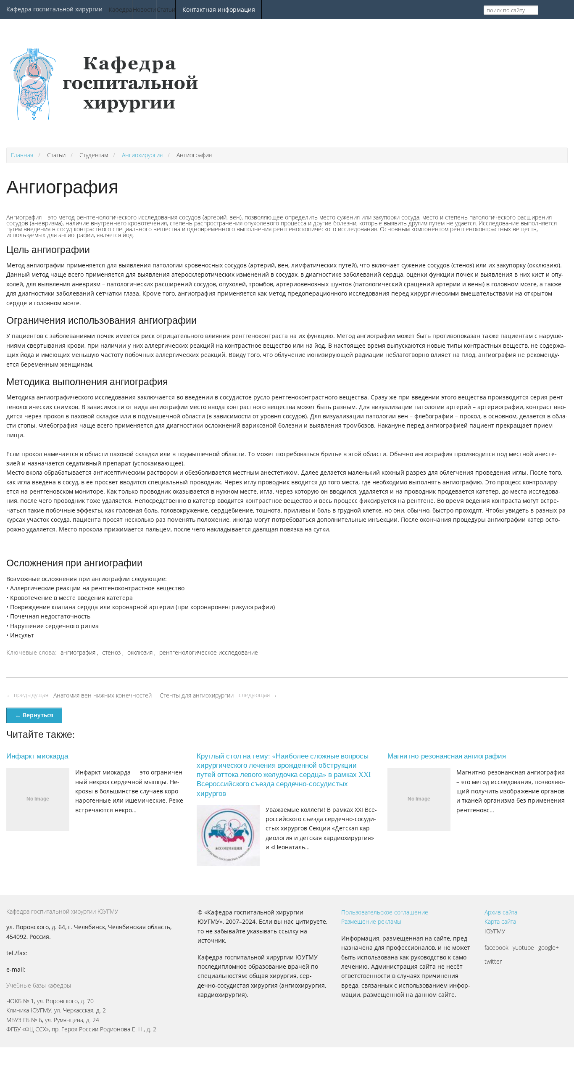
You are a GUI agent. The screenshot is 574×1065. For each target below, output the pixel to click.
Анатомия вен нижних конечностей (102, 695)
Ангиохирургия (142, 155)
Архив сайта (500, 912)
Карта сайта (500, 921)
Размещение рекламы (371, 921)
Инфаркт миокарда (37, 756)
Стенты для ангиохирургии (197, 695)
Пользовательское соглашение (384, 912)
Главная (22, 155)
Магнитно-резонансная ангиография (446, 756)
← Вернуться (34, 715)
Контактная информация (218, 9)
